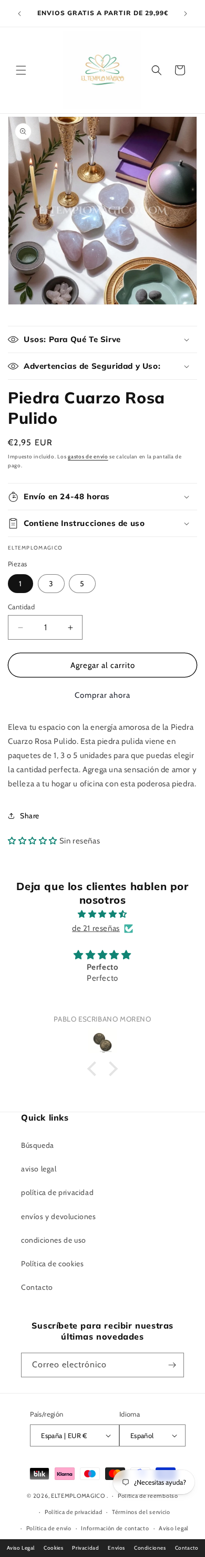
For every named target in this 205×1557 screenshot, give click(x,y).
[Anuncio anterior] (19, 13)
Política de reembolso (148, 1495)
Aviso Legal (21, 1547)
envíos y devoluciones (58, 1216)
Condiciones (150, 1547)
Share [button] (29, 815)
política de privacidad (57, 1192)
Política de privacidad (73, 1512)
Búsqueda (37, 1145)
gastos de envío (88, 456)
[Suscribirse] (171, 1365)
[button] (21, 70)
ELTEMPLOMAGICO (78, 1495)
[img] (102, 914)
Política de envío (48, 1528)
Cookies (53, 1547)
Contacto (37, 1287)
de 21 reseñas (96, 928)
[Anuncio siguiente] (185, 13)
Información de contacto (115, 1528)
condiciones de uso (53, 1240)
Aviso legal (174, 1528)
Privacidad (85, 1547)
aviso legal (39, 1169)
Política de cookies (52, 1263)
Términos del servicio (141, 1512)
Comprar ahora (102, 695)
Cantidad (21, 606)
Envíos (116, 1547)
